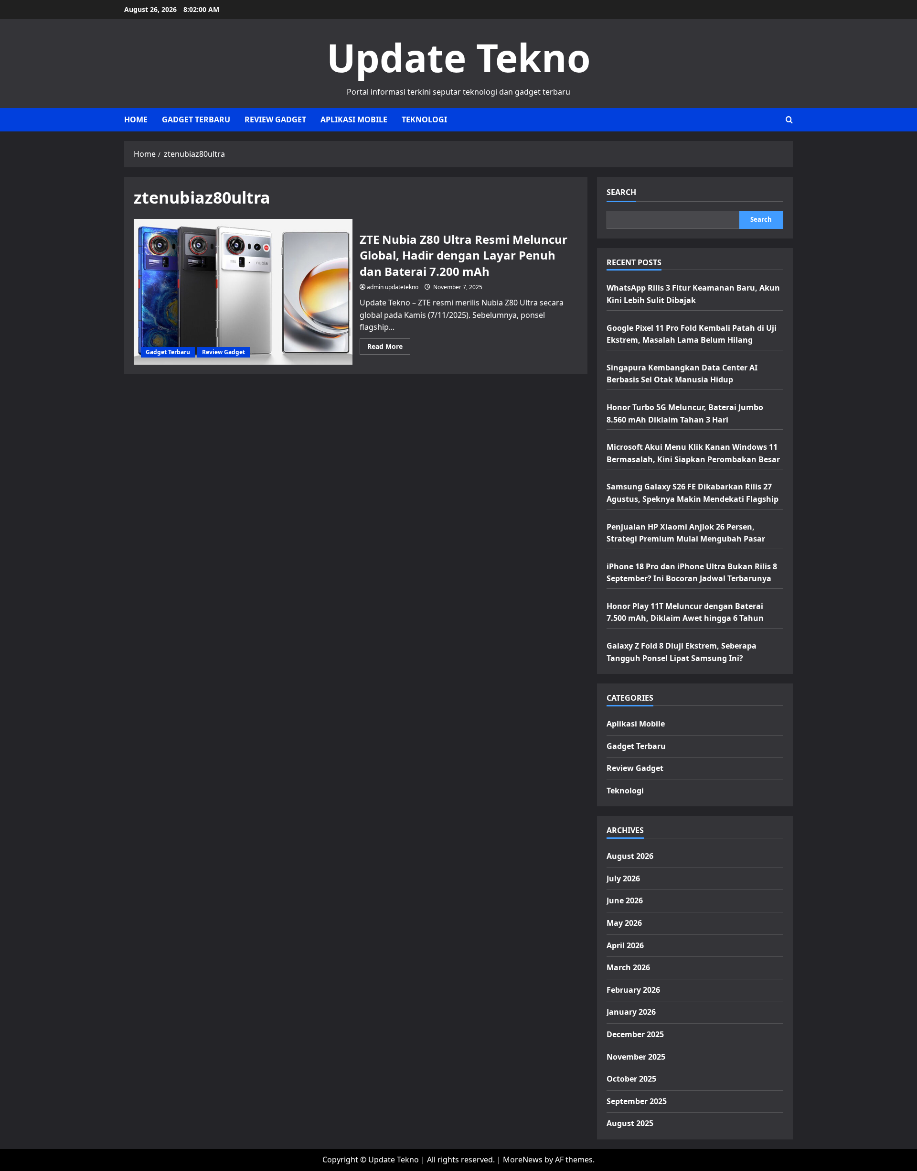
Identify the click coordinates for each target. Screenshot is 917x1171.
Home (136, 119)
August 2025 (630, 1123)
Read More (388, 348)
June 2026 (625, 900)
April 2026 (625, 945)
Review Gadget (275, 119)
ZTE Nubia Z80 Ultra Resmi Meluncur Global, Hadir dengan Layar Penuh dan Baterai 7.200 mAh (243, 292)
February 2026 (633, 990)
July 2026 (623, 878)
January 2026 (631, 1012)
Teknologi (424, 119)
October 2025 (631, 1078)
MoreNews (523, 1159)
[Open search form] (789, 119)
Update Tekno (459, 57)
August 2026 (630, 856)
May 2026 (624, 923)
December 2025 (635, 1034)
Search (621, 192)
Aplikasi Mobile (353, 119)
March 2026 (628, 967)
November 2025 (636, 1057)
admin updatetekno (392, 287)
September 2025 (637, 1101)
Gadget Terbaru (196, 119)
